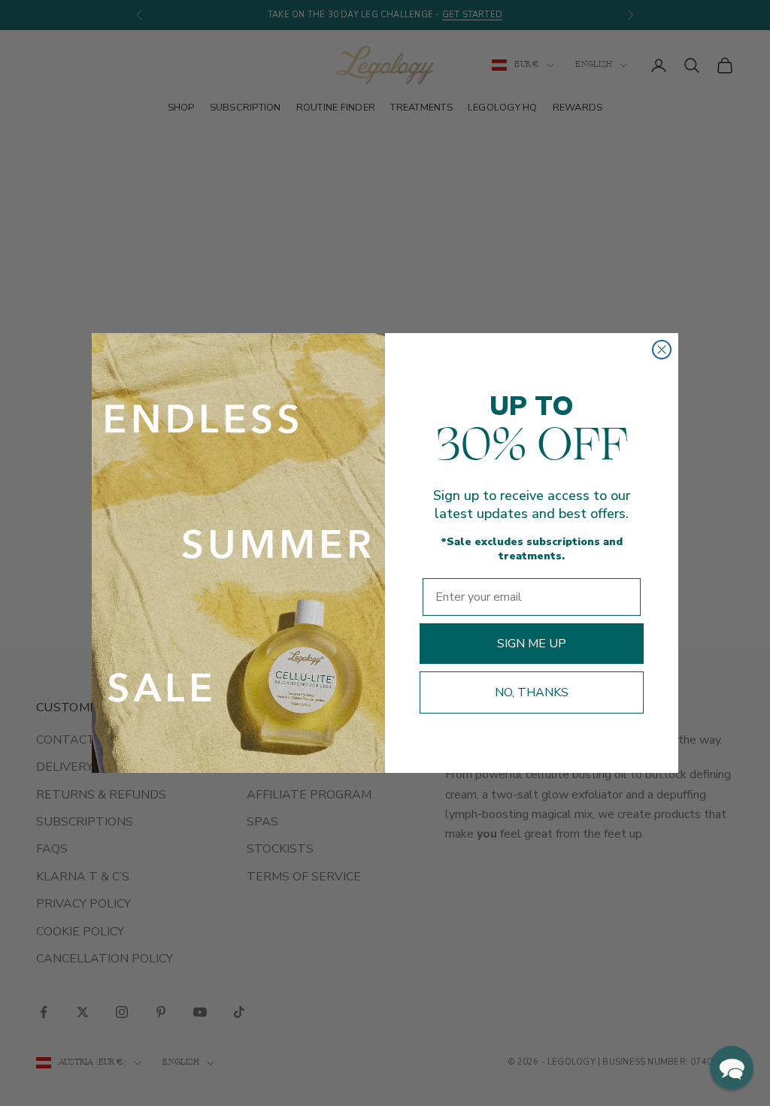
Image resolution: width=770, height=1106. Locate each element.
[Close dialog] (662, 350)
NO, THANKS (531, 692)
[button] (731, 1067)
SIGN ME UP (531, 643)
